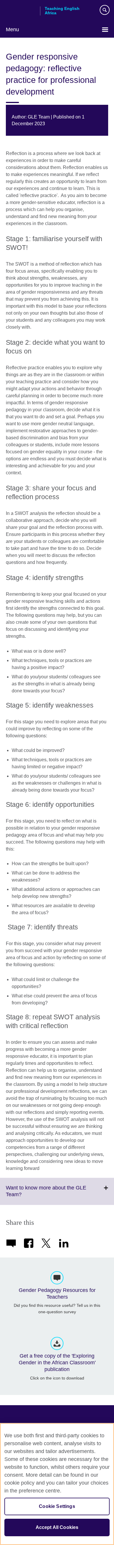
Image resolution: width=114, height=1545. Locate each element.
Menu (12, 29)
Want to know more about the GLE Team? (46, 1195)
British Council (21, 10)
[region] (57, 1484)
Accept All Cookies (57, 1527)
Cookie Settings (57, 1506)
